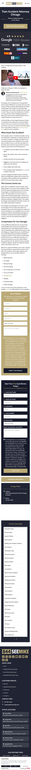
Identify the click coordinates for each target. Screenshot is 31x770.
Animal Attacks (8, 532)
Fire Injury (7, 624)
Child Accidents (8, 594)
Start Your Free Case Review (15, 26)
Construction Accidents (10, 598)
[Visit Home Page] (14, 3)
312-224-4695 (9, 500)
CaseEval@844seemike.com (11, 704)
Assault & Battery (9, 536)
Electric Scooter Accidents (11, 572)
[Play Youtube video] (15, 78)
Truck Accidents (8, 591)
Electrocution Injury (9, 613)
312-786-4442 (8, 702)
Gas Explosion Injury (10, 627)
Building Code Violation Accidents (13, 543)
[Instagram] (6, 656)
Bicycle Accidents (9, 561)
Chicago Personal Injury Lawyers (14, 65)
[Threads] (6, 660)
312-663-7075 (22, 361)
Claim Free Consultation (15, 479)
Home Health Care (9, 635)
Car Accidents (8, 569)
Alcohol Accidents (9, 558)
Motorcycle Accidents (10, 576)
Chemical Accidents (9, 554)
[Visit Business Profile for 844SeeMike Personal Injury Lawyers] (15, 58)
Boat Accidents (8, 539)
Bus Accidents (8, 547)
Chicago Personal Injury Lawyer (10, 669)
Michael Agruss (23, 92)
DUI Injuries (7, 609)
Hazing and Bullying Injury (11, 631)
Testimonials (6, 689)
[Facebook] (3, 656)
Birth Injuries (8, 565)
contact (8, 289)
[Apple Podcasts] (26, 656)
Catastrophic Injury (9, 550)
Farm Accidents (8, 620)
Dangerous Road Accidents (11, 602)
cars (24, 170)
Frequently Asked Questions (9, 686)
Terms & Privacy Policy (11, 365)
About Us (5, 684)
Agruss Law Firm (6, 755)
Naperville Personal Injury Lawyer (10, 675)
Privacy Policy (22, 365)
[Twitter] (10, 656)
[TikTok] (3, 660)
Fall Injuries (7, 616)
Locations (5, 692)
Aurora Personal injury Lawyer (10, 672)
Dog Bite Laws (16, 755)
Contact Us (6, 695)
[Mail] (16, 656)
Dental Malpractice (9, 605)
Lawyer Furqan (25, 755)
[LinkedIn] (20, 656)
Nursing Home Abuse (10, 580)
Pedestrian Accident (10, 583)
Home (2, 65)
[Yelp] (13, 656)
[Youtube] (23, 656)
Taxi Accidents (8, 587)
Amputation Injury (9, 529)
